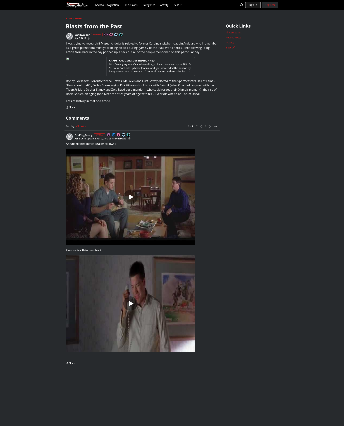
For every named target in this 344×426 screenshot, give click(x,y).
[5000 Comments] (116, 34)
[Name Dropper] (106, 34)
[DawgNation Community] (77, 5)
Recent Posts (233, 37)
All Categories (234, 32)
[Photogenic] (114, 135)
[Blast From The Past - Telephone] (130, 303)
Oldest (80, 126)
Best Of (230, 47)
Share (70, 108)
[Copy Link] (89, 38)
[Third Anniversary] (111, 34)
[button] (69, 36)
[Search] (241, 5)
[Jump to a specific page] (216, 126)
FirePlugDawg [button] (83, 135)
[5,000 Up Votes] (121, 34)
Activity (230, 42)
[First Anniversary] (118, 135)
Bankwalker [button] (82, 34)
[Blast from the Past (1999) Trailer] (130, 197)
